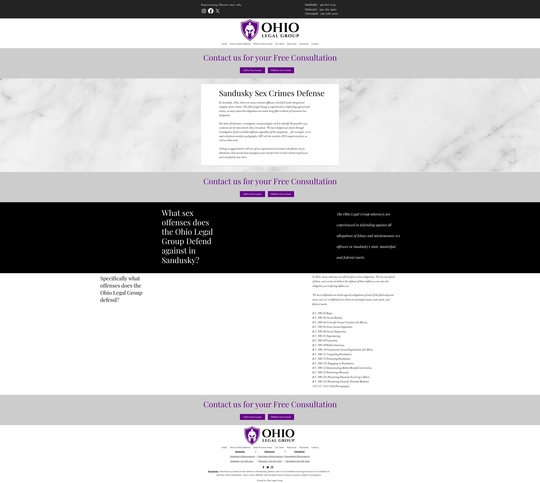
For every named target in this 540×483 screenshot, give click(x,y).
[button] (292, 44)
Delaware (269, 451)
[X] (217, 11)
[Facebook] (210, 11)
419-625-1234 (328, 4)
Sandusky (240, 451)
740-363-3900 (328, 9)
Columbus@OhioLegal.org (270, 456)
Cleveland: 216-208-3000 (297, 461)
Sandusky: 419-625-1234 (241, 461)
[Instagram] (204, 11)
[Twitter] (267, 467)
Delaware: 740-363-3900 (270, 461)
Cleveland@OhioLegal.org (297, 456)
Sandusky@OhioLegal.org (242, 456)
